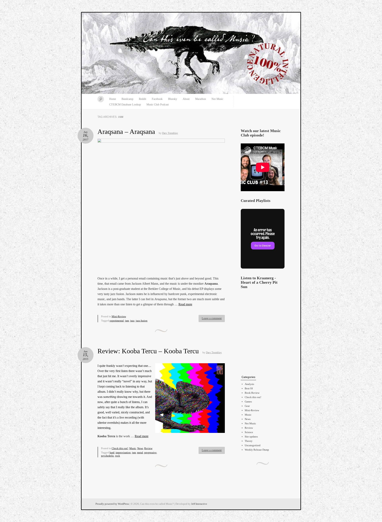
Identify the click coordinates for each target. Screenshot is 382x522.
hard (112, 452)
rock (117, 455)
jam (127, 320)
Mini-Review (119, 316)
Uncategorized (252, 445)
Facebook (157, 98)
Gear (247, 405)
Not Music (217, 98)
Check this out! (120, 448)
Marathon (200, 98)
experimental (117, 320)
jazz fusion (141, 320)
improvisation (123, 452)
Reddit (142, 98)
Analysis (249, 384)
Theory (248, 440)
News (140, 448)
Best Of (249, 388)
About (186, 98)
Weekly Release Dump (257, 449)
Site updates (251, 436)
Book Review (252, 392)
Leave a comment (212, 318)
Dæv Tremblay (170, 132)
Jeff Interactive (199, 503)
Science (249, 432)
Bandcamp (127, 98)
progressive (150, 452)
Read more (185, 304)
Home (112, 98)
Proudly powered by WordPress (112, 503)
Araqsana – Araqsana (126, 131)
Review (148, 448)
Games (248, 401)
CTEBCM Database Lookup (125, 104)
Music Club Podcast (157, 104)
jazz (132, 320)
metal (140, 452)
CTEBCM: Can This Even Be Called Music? (191, 53)
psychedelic (107, 455)
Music (132, 448)
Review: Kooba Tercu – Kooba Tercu (148, 351)
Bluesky (172, 98)
